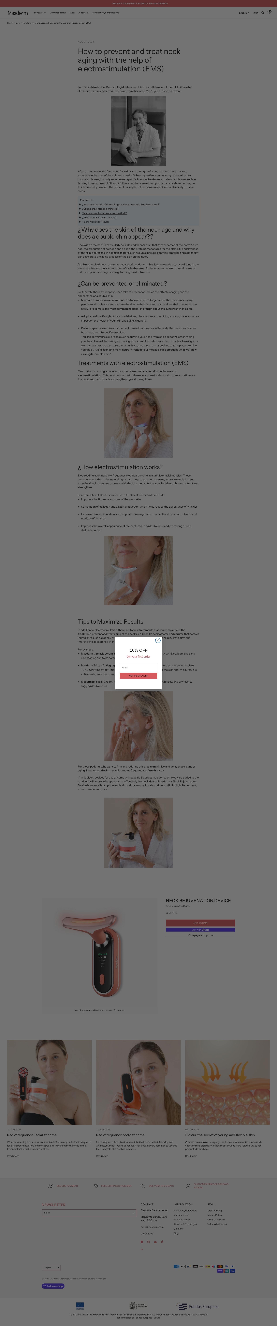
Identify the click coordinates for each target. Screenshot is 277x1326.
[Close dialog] (157, 640)
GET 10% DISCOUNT (138, 675)
